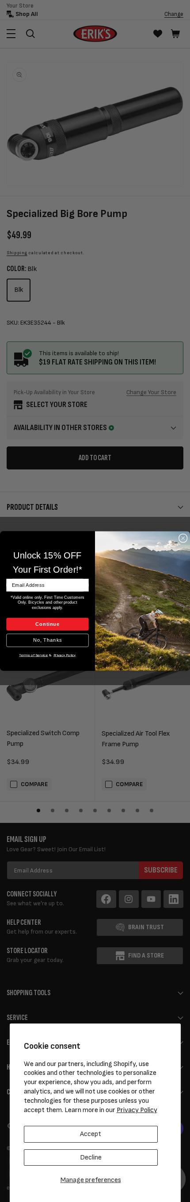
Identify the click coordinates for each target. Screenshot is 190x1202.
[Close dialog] (183, 538)
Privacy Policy (137, 1110)
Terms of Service (33, 654)
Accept (90, 1134)
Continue (47, 624)
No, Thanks (47, 640)
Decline (91, 1157)
